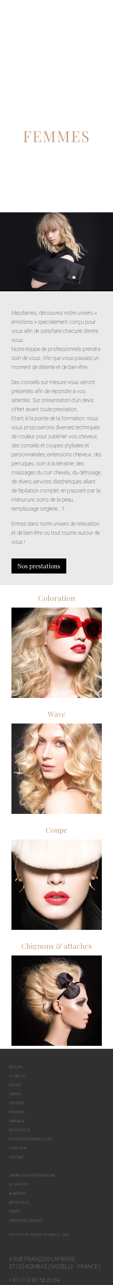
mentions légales (26, 1220)
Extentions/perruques (30, 1139)
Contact (16, 1157)
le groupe (18, 1184)
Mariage (17, 1121)
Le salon (17, 1076)
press (14, 1211)
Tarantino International (32, 1175)
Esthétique (19, 1130)
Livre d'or (18, 1148)
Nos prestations (38, 566)
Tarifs (15, 1094)
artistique (19, 1202)
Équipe (15, 1085)
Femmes (16, 1103)
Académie (17, 1193)
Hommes (17, 1112)
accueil (16, 1067)
